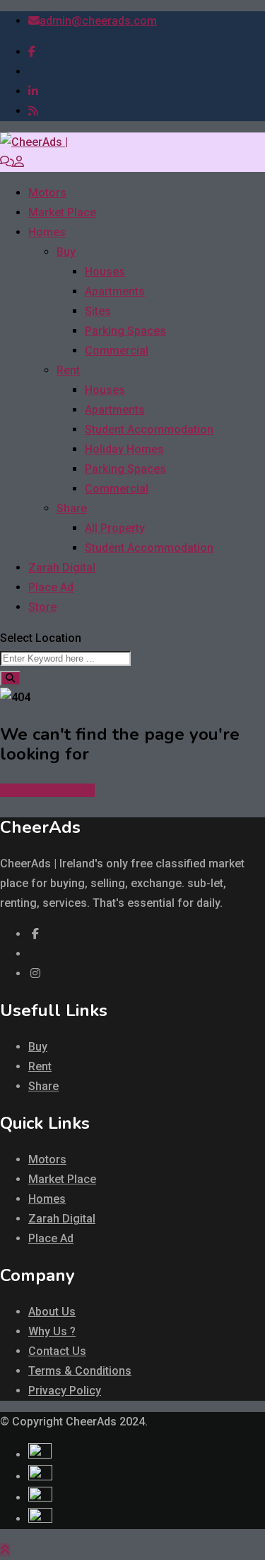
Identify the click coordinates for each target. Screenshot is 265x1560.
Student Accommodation (149, 429)
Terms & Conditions (79, 1371)
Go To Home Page (47, 790)
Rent (68, 370)
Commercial (116, 350)
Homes (47, 232)
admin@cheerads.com (98, 20)
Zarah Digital (61, 567)
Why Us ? (52, 1331)
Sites (98, 311)
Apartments (115, 291)
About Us (52, 1311)
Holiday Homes (124, 449)
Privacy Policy (64, 1390)
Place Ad (50, 587)
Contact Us (57, 1351)
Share (72, 508)
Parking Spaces (125, 331)
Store (42, 607)
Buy (66, 252)
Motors (47, 192)
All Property (115, 528)
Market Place (62, 212)
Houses (105, 271)
